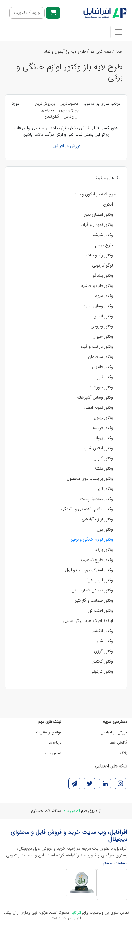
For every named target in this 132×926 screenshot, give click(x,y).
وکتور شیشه (103, 234)
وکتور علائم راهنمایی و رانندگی (87, 509)
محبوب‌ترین (69, 103)
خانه (119, 51)
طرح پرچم (104, 245)
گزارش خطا (118, 742)
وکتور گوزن (103, 651)
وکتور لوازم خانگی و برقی (92, 539)
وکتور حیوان (102, 336)
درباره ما (55, 742)
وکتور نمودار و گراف (96, 224)
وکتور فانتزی (102, 366)
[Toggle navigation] (118, 32)
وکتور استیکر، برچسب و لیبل (89, 570)
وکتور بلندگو (103, 275)
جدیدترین (46, 110)
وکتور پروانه (103, 438)
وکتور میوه (104, 295)
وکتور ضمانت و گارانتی (94, 600)
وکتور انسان (103, 316)
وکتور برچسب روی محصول (90, 478)
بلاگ (123, 753)
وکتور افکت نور (100, 610)
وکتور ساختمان (100, 356)
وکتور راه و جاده (99, 255)
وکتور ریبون (103, 417)
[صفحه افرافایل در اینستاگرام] (120, 783)
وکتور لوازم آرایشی (97, 519)
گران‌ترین (51, 116)
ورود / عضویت (27, 12)
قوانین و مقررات (48, 732)
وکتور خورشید (101, 387)
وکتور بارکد (104, 549)
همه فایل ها (100, 51)
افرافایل (75, 913)
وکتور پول (105, 529)
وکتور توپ (104, 377)
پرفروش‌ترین (45, 103)
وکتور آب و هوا (100, 580)
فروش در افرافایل (66, 146)
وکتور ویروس (102, 326)
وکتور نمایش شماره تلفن (92, 590)
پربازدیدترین (69, 110)
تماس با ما (52, 753)
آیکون (108, 204)
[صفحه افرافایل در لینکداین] (105, 783)
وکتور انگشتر (102, 630)
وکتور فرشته (103, 427)
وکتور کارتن (103, 458)
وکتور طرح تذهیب (97, 559)
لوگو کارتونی (102, 265)
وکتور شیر (105, 641)
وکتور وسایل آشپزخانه (95, 397)
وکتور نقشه (103, 468)
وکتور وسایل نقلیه (98, 306)
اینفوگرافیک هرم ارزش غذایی (88, 620)
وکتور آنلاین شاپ (98, 448)
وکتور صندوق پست (96, 498)
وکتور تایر (105, 488)
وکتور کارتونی (101, 671)
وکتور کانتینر (103, 661)
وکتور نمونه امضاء (98, 407)
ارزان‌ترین (71, 116)
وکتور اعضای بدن (98, 214)
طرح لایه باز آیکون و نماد (65, 51)
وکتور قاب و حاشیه (97, 285)
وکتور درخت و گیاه (97, 346)
